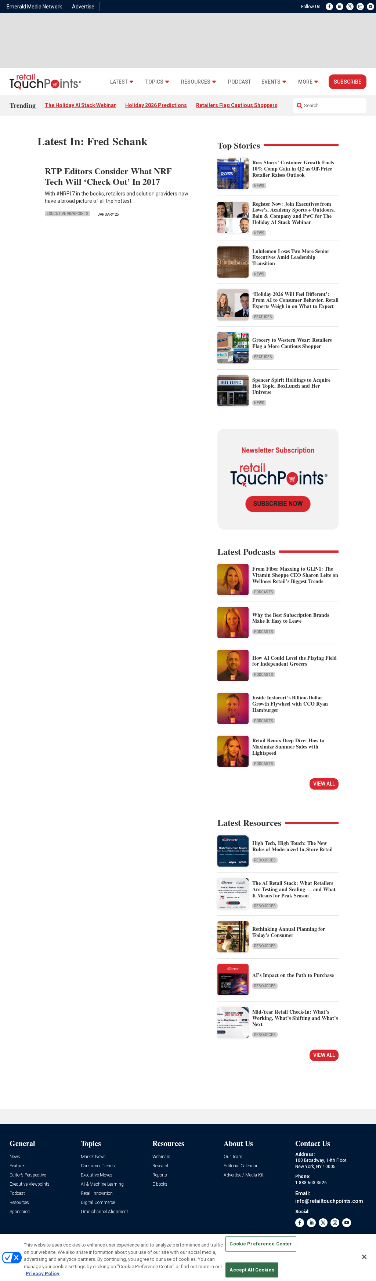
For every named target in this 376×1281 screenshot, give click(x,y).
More (305, 82)
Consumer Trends (98, 1166)
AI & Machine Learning (102, 1184)
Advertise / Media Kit (244, 1175)
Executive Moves (96, 1175)
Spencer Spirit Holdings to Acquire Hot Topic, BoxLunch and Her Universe (291, 386)
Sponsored (20, 1211)
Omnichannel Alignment (104, 1211)
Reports (159, 1175)
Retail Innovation (97, 1193)
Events (271, 82)
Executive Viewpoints (67, 214)
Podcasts (263, 592)
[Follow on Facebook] (329, 6)
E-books (159, 1184)
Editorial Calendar (240, 1166)
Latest (119, 82)
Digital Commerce (98, 1202)
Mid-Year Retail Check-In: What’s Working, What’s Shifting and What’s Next (295, 1018)
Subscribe (347, 82)
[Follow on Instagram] (360, 6)
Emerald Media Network (34, 6)
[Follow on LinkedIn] (339, 6)
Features (263, 317)
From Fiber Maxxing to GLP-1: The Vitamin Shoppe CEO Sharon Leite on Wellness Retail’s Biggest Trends (295, 575)
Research (161, 1166)
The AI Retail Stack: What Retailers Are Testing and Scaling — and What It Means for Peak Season (294, 889)
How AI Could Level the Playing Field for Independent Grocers (294, 661)
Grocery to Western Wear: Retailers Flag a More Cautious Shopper (292, 343)
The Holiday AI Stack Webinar (80, 105)
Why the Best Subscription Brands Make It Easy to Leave (290, 618)
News (259, 186)
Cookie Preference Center (260, 1244)
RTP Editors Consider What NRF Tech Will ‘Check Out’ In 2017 (108, 176)
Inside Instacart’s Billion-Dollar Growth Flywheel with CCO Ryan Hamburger (290, 703)
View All (324, 784)
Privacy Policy (42, 1273)
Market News (93, 1156)
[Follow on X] (350, 6)
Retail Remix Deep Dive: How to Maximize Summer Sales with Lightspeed (288, 746)
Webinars (161, 1156)
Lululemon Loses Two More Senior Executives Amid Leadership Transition (290, 257)
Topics (154, 82)
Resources (195, 82)
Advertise (83, 6)
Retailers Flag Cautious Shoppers (237, 105)
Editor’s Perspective (28, 1175)
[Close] (364, 1257)
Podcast (239, 82)
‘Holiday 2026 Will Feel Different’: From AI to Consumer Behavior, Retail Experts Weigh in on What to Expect (295, 300)
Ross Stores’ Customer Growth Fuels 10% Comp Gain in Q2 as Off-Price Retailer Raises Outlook (293, 168)
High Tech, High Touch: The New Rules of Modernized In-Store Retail (292, 846)
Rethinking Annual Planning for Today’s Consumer (288, 932)
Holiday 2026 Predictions (156, 105)
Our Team (233, 1156)
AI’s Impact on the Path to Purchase (293, 975)
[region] (188, 1257)
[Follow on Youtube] (370, 6)
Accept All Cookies (251, 1270)
